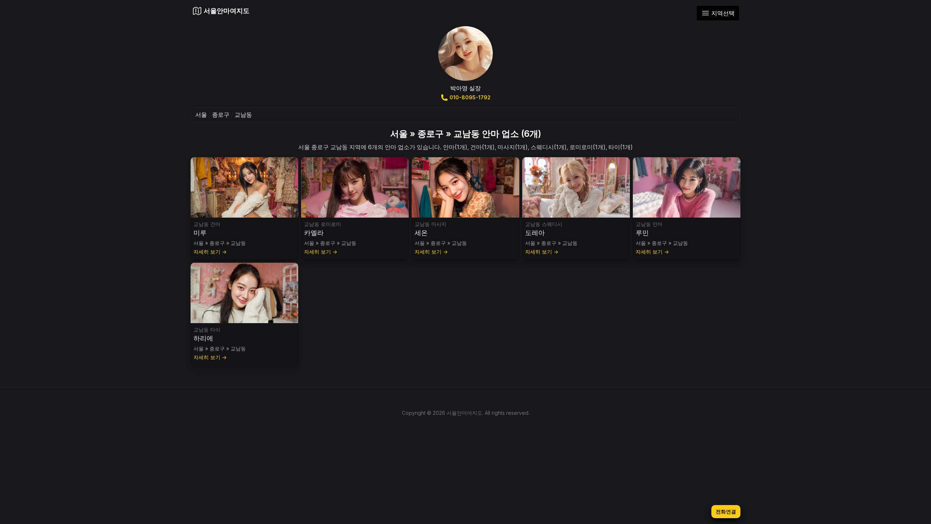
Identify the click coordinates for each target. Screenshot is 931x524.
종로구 (220, 114)
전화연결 (726, 511)
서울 (201, 114)
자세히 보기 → (210, 252)
